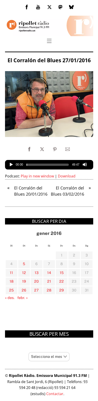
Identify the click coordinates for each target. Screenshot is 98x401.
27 (36, 290)
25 (11, 290)
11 (11, 273)
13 (37, 273)
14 (49, 273)
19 (24, 281)
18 (11, 281)
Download (66, 176)
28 (49, 290)
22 (61, 281)
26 (24, 290)
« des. (10, 298)
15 (62, 273)
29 (61, 290)
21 (49, 281)
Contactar (54, 393)
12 (24, 273)
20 (36, 281)
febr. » (22, 298)
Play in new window (37, 176)
